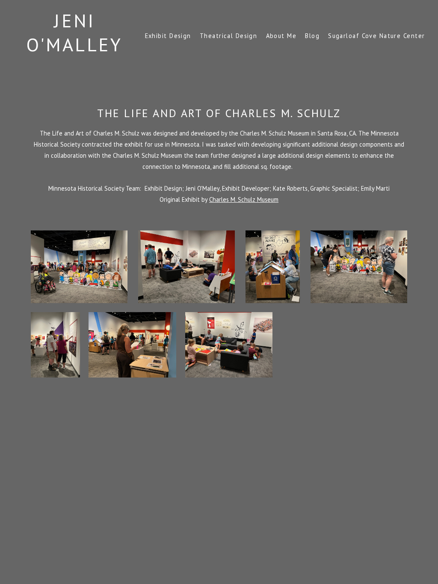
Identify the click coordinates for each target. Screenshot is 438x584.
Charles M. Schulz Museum (243, 199)
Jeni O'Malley (75, 32)
